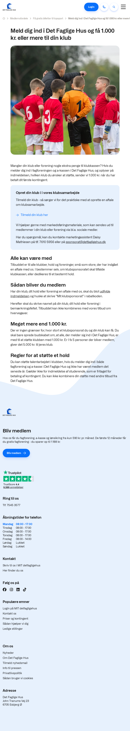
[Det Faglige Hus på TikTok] (24, 589)
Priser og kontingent (15, 618)
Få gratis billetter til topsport (48, 18)
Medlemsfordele (19, 18)
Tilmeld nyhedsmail (15, 663)
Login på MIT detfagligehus (20, 608)
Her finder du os (13, 570)
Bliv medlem (14, 453)
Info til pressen (12, 668)
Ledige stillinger (13, 628)
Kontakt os (9, 613)
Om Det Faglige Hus (15, 658)
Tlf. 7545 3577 (11, 505)
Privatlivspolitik (12, 673)
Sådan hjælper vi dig (15, 623)
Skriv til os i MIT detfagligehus (21, 565)
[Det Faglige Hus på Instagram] (11, 589)
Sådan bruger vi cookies (18, 678)
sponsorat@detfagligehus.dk (86, 242)
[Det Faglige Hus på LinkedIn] (18, 589)
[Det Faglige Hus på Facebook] (4, 589)
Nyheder (8, 652)
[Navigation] (123, 7)
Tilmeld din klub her (34, 215)
